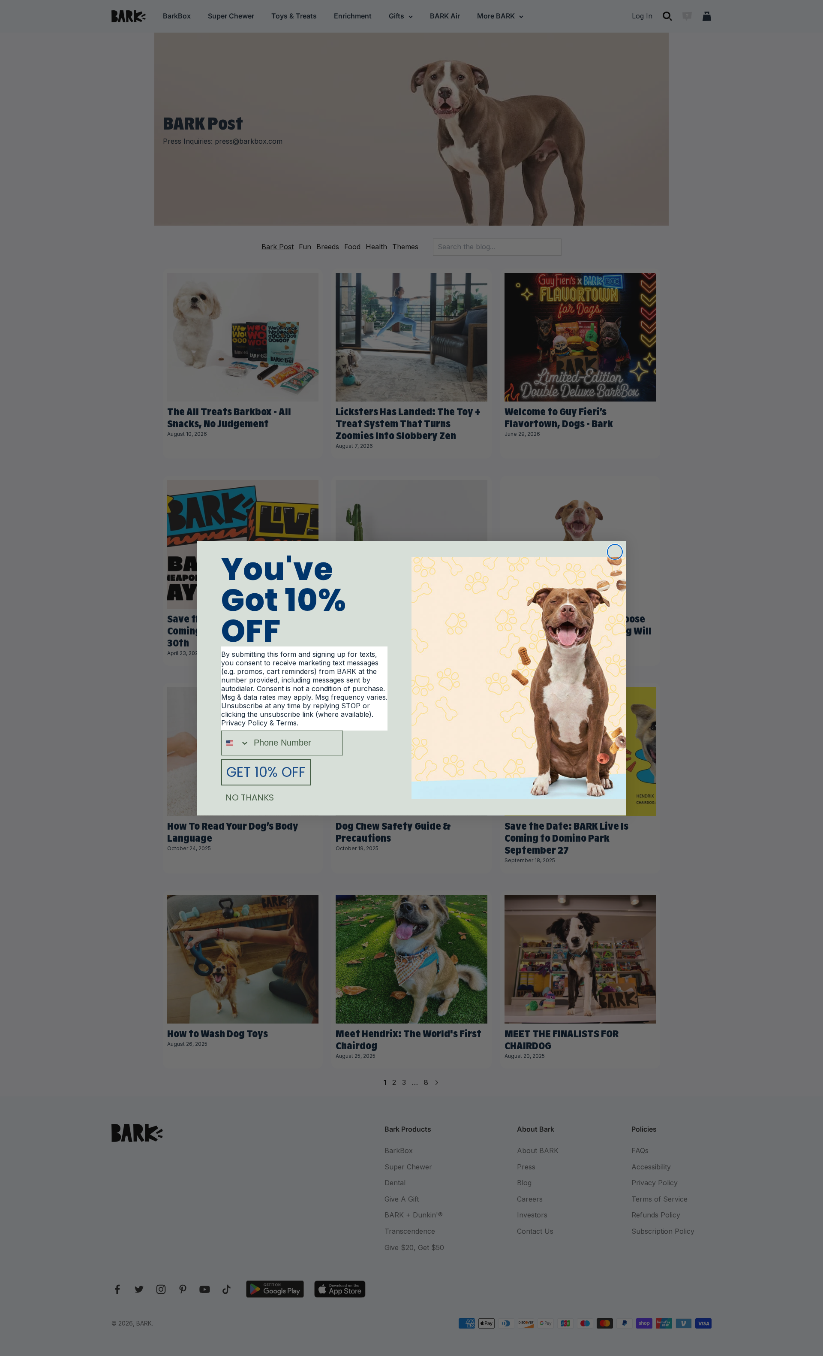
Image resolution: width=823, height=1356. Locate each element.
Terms (286, 723)
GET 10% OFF (266, 772)
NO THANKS (249, 797)
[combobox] (235, 743)
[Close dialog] (614, 551)
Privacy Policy (244, 723)
